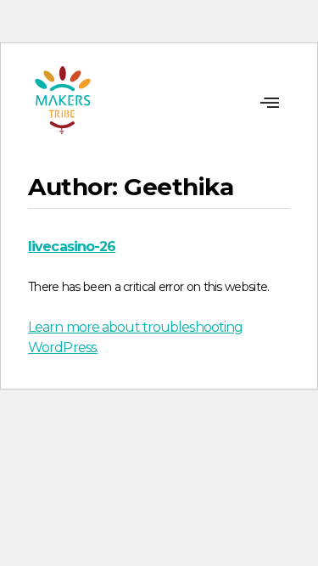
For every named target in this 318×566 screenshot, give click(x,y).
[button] (268, 103)
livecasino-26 (71, 246)
